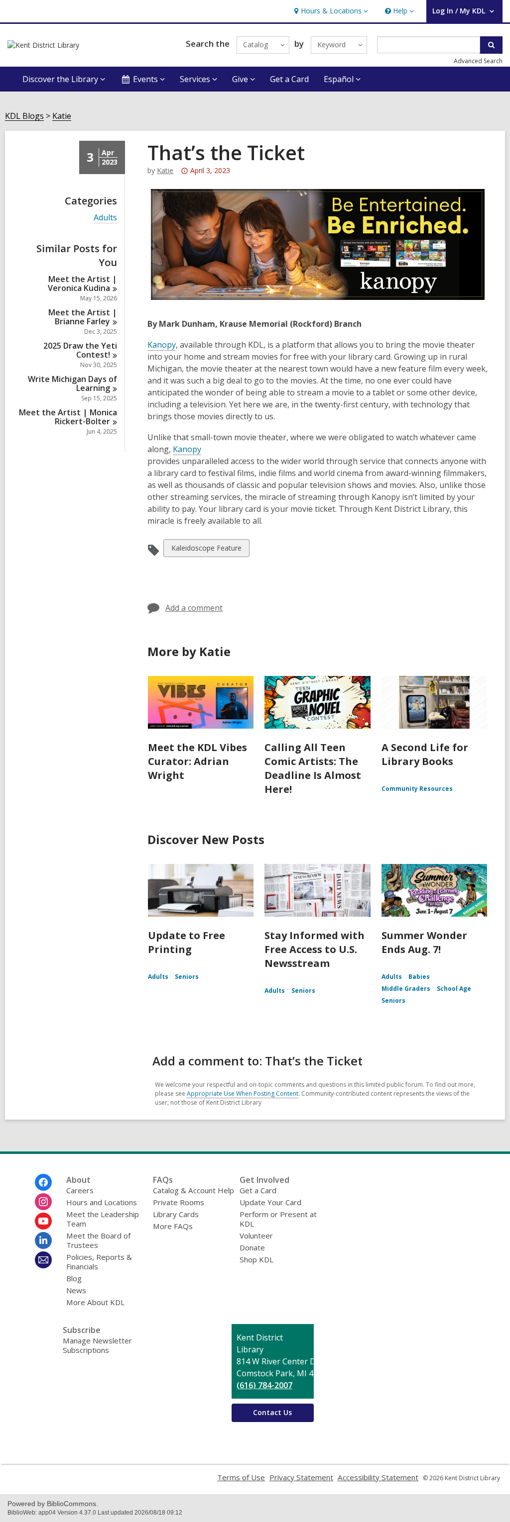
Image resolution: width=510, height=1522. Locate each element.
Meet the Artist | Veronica (82, 283)
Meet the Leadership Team (102, 1219)
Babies (419, 976)
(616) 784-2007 (264, 1385)
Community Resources (417, 788)
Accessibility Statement (378, 1477)
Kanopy (161, 344)
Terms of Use (241, 1477)
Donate (252, 1247)
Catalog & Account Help (193, 1190)
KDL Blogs (24, 116)
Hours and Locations (101, 1202)
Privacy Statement (301, 1477)
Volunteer (256, 1235)
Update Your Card (270, 1202)
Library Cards (176, 1214)
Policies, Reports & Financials (99, 1261)
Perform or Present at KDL (278, 1219)
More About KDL (95, 1302)
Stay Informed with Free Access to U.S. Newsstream (314, 949)
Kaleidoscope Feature (206, 550)
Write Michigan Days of (72, 383)
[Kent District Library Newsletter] (43, 1259)
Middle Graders (406, 988)
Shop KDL (256, 1259)
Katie (61, 116)
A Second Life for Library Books (425, 754)
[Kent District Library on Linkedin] (43, 1240)
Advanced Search (478, 61)
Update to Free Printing (186, 942)
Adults (105, 217)
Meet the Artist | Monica (68, 417)
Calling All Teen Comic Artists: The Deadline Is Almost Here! (312, 768)
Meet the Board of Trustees (98, 1240)
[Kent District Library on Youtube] (43, 1221)
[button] (330, 11)
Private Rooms (178, 1202)
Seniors (187, 976)
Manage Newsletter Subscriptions (97, 1345)
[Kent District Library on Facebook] (43, 1182)
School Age (454, 988)
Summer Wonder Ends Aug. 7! (424, 942)
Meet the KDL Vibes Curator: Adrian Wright (197, 761)
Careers (80, 1190)
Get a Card (289, 79)
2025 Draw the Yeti (80, 350)
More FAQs (173, 1226)
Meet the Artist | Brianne (82, 317)
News (76, 1290)
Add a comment (194, 607)
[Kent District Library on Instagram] (43, 1201)
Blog (74, 1278)
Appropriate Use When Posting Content (242, 1093)
